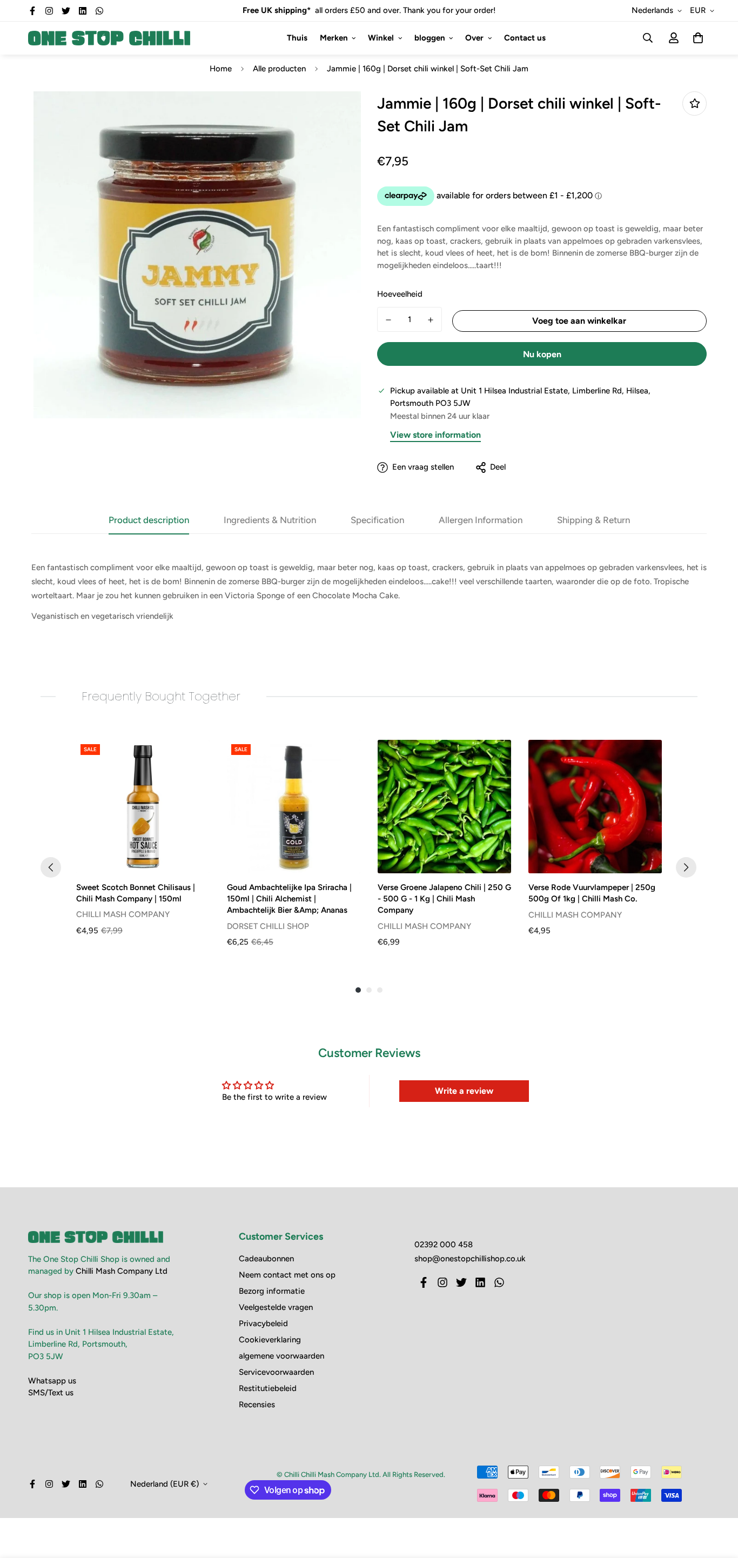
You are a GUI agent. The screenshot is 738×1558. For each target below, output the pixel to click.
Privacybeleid (263, 1323)
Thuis (297, 38)
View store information (435, 435)
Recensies (257, 1404)
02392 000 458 (443, 1244)
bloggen (429, 38)
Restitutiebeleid (268, 1388)
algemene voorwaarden (281, 1356)
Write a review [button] (464, 1091)
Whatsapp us (52, 1381)
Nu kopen (542, 354)
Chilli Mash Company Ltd (121, 1271)
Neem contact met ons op (287, 1275)
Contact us (525, 38)
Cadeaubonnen (266, 1258)
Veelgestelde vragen (276, 1307)
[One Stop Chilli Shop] (109, 37)
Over (474, 38)
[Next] (686, 867)
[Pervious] (51, 867)
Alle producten (279, 68)
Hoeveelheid (399, 294)
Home (221, 68)
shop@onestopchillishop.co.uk (470, 1258)
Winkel (381, 38)
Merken (334, 38)
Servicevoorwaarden (276, 1372)
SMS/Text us (50, 1392)
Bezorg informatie (272, 1291)
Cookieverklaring (270, 1340)
